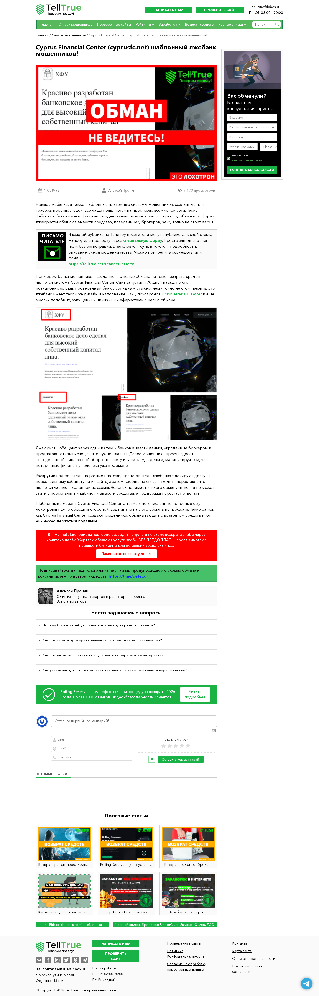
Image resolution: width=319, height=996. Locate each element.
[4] (182, 746)
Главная (47, 24)
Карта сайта (242, 951)
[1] (164, 746)
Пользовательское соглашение (247, 969)
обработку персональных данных (247, 160)
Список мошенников (75, 24)
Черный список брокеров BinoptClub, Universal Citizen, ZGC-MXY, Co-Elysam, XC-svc (165, 924)
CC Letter (193, 294)
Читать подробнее (195, 694)
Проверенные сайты (114, 24)
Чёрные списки (230, 24)
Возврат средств (199, 24)
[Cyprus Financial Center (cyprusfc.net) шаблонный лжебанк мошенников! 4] (126, 374)
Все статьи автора (71, 601)
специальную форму (142, 240)
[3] (176, 746)
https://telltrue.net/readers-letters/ (101, 264)
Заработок (168, 24)
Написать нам (168, 10)
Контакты (240, 943)
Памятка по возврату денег (126, 553)
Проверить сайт (220, 10)
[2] (170, 746)
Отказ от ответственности (253, 958)
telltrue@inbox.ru (266, 7)
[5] (188, 746)
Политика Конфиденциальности (185, 953)
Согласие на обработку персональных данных (186, 966)
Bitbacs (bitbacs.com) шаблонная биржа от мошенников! (75, 924)
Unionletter (172, 294)
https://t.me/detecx (127, 576)
